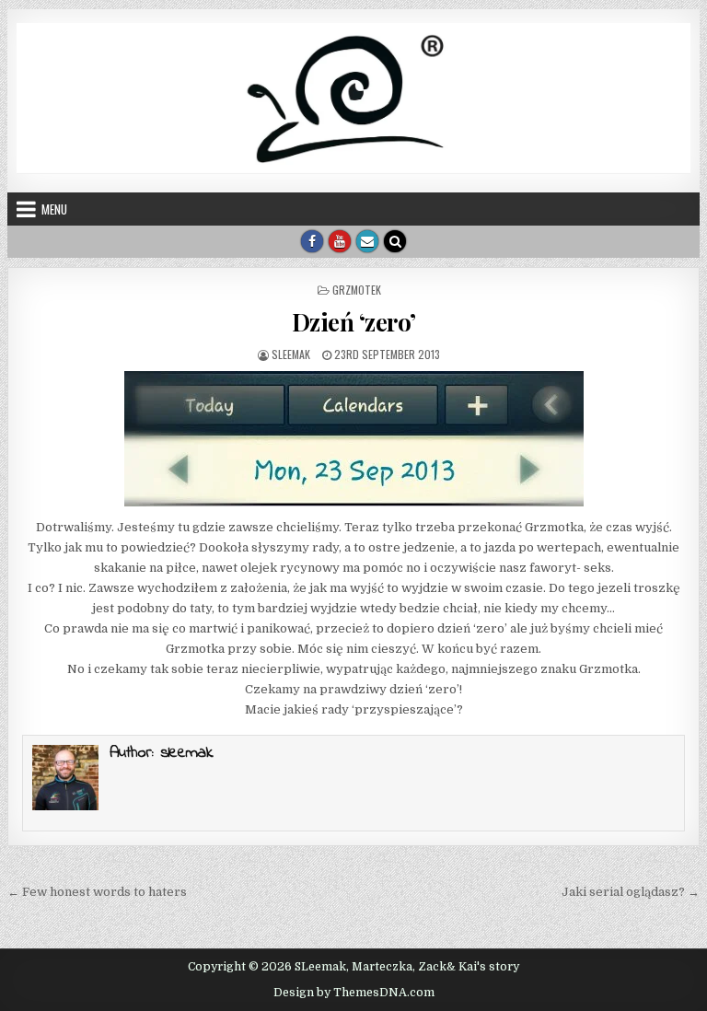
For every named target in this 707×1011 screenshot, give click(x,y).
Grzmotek (356, 289)
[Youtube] (340, 241)
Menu (54, 209)
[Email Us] (367, 241)
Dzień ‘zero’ (354, 322)
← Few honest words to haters (97, 892)
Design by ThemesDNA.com (354, 992)
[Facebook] (312, 241)
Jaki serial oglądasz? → (631, 892)
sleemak (291, 354)
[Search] (395, 241)
